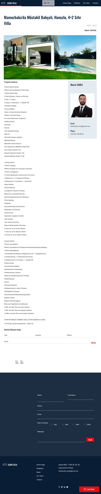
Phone (39, 406)
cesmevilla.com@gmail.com (80, 126)
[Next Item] (93, 57)
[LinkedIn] (65, 487)
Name (39, 395)
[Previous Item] (7, 57)
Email (39, 414)
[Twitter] (62, 487)
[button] (76, 3)
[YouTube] (67, 487)
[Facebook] (59, 487)
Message (40, 431)
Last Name (71, 395)
